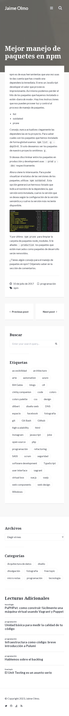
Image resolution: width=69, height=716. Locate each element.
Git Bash (26, 420)
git (13, 420)
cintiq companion (21, 391)
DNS (47, 406)
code (40, 391)
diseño (41, 563)
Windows (17, 491)
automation (29, 377)
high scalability (20, 427)
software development (24, 463)
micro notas (13, 578)
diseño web (32, 406)
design (47, 399)
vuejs (46, 477)
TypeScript (49, 463)
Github (41, 420)
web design (44, 484)
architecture (40, 370)
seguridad (42, 456)
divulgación (13, 570)
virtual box (18, 477)
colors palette (19, 399)
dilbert (16, 406)
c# (43, 384)
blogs (32, 384)
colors (52, 391)
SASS (15, 456)
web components (21, 484)
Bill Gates (17, 384)
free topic (49, 570)
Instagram (17, 434)
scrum (27, 456)
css (35, 399)
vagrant (38, 470)
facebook (32, 413)
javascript (35, 434)
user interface (19, 470)
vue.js (33, 477)
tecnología (54, 578)
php (34, 441)
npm (16, 287)
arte (14, 377)
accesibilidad (19, 370)
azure (45, 377)
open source (19, 441)
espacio (16, 413)
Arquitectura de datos (19, 563)
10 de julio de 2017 (23, 283)
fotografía (50, 413)
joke (49, 434)
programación (48, 283)
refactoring (40, 448)
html (37, 427)
